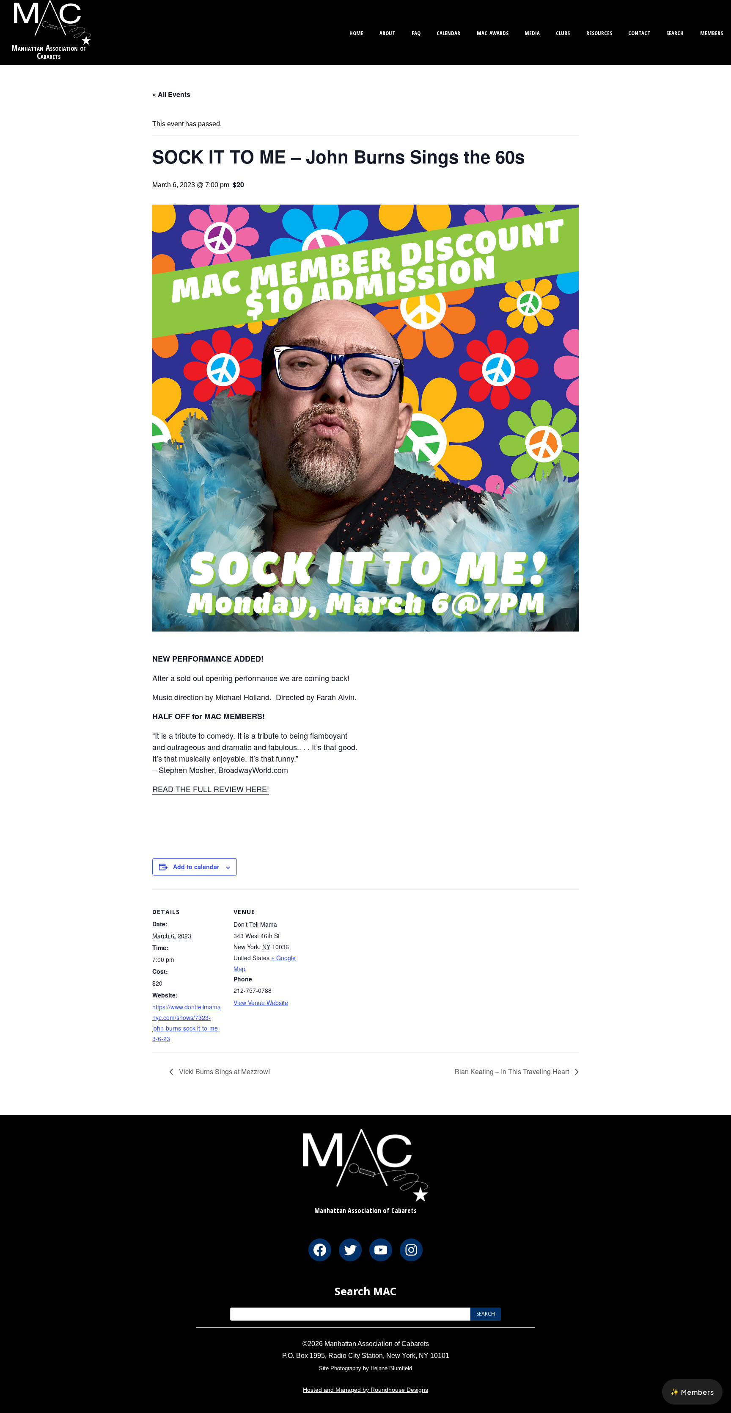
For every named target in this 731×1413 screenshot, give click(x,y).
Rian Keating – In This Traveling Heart (512, 1071)
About (387, 32)
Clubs (563, 32)
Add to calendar (196, 866)
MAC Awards (492, 32)
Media (532, 32)
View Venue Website (261, 1002)
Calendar (448, 32)
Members (711, 32)
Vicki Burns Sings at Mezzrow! (223, 1071)
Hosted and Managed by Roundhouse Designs (365, 1389)
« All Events (171, 94)
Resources (599, 32)
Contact (639, 32)
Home (356, 32)
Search (675, 32)
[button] (692, 1392)
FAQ (416, 32)
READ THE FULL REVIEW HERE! (210, 788)
